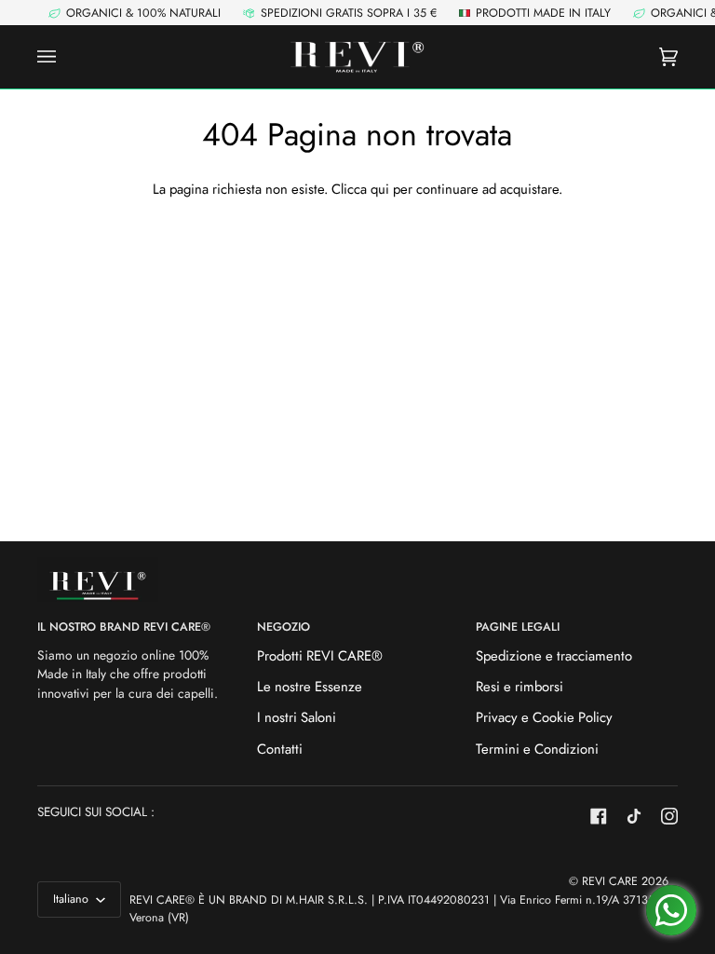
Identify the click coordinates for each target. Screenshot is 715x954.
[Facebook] (598, 816)
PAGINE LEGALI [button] (518, 627)
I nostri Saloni (296, 717)
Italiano (72, 899)
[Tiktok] (634, 816)
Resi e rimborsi (519, 686)
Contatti (280, 749)
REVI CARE (610, 881)
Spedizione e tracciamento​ (554, 656)
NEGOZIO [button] (283, 627)
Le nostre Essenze (309, 686)
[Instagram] (669, 816)
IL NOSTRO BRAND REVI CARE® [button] (123, 627)
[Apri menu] (65, 57)
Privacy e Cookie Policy (544, 717)
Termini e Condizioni (537, 749)
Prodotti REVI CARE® (320, 656)
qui (380, 189)
